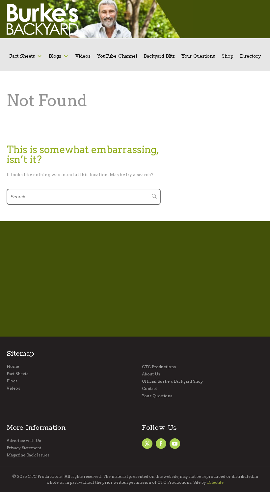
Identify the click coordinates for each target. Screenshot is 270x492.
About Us (151, 374)
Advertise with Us (24, 440)
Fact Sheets (22, 56)
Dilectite (215, 482)
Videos (83, 56)
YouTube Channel (117, 56)
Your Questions (198, 56)
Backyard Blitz (159, 56)
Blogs (55, 56)
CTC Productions (159, 367)
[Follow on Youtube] (175, 443)
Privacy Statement (24, 448)
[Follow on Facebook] (147, 443)
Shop (227, 56)
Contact (149, 388)
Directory (250, 56)
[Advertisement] (138, 279)
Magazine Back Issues (28, 455)
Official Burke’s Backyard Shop (172, 381)
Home (13, 366)
